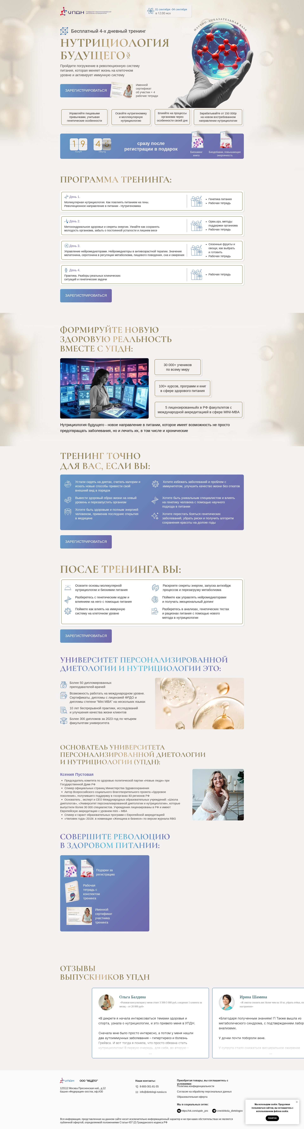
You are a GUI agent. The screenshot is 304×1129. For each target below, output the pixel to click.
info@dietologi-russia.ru (153, 1092)
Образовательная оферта (192, 1096)
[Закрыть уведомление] (296, 1102)
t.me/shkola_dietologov (230, 1110)
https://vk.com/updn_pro (194, 1110)
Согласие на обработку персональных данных (204, 1091)
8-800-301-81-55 (149, 1086)
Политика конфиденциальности (195, 1086)
